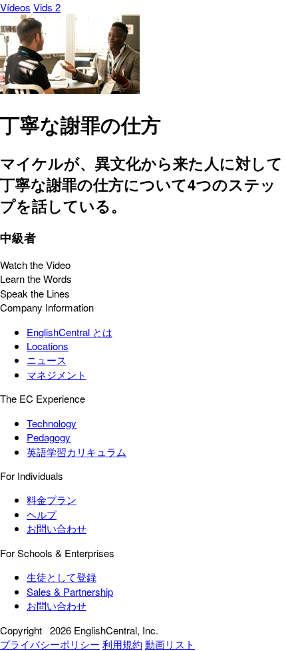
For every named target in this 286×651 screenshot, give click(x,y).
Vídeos (15, 7)
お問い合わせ (56, 528)
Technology (51, 423)
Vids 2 (47, 7)
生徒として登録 (61, 577)
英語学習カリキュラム (76, 452)
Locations (48, 346)
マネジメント (56, 374)
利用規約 (122, 644)
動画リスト (170, 644)
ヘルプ (42, 514)
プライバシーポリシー (50, 644)
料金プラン (51, 500)
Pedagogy (49, 437)
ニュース (47, 360)
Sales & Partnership (70, 591)
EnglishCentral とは (69, 332)
